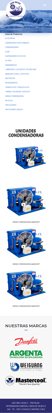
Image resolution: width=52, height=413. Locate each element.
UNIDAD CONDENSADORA (14, 96)
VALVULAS (9, 100)
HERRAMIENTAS (11, 65)
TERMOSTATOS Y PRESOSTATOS (17, 87)
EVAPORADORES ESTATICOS (15, 56)
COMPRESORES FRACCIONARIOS (17, 43)
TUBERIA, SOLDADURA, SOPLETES (17, 91)
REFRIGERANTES (11, 83)
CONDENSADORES (12, 47)
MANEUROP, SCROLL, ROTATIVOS (17, 74)
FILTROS (8, 60)
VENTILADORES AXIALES (14, 109)
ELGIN (7, 51)
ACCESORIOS (10, 38)
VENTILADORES (10, 105)
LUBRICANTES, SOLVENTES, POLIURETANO (20, 69)
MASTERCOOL (10, 78)
